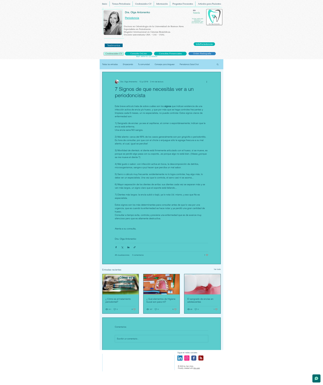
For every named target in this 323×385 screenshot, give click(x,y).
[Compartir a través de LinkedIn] (128, 247)
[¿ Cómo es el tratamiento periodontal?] (120, 284)
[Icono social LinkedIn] (179, 358)
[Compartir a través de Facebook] (116, 247)
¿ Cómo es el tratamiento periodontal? (118, 300)
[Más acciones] (206, 81)
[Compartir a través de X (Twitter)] (122, 247)
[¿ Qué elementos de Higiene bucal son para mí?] (161, 284)
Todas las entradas (110, 64)
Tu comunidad (144, 64)
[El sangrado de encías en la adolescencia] (202, 284)
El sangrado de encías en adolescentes (200, 300)
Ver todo (217, 269)
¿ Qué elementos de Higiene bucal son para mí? (160, 300)
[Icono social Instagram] (186, 358)
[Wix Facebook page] (193, 358)
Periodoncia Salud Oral (189, 64)
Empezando (128, 64)
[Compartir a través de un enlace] (134, 247)
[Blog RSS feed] (200, 358)
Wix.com (196, 368)
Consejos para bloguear (165, 64)
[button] (217, 64)
